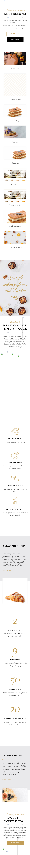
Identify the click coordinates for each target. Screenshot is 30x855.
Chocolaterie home (15, 247)
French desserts (15, 184)
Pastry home (15, 69)
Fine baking (15, 121)
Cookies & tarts (15, 226)
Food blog (15, 142)
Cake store (15, 163)
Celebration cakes (15, 205)
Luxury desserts (15, 99)
